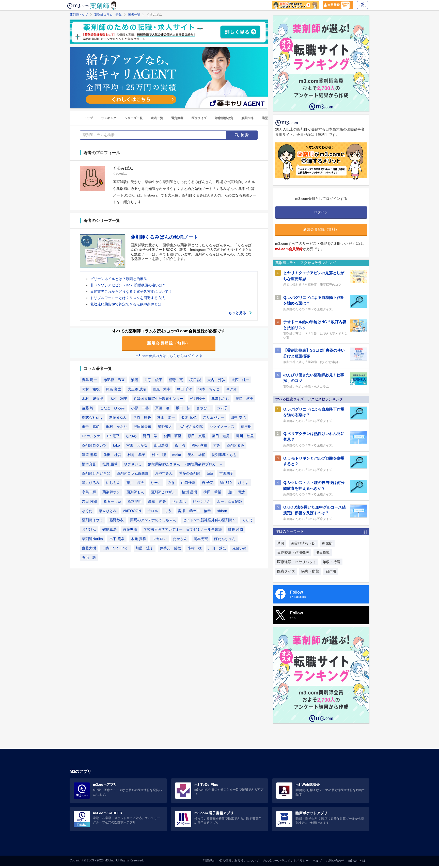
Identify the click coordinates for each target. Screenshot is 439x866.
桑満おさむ (220, 399)
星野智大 (165, 426)
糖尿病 (327, 543)
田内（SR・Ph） (115, 548)
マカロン (159, 539)
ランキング (108, 118)
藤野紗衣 (116, 520)
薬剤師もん (135, 492)
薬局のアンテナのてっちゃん (153, 520)
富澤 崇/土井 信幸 (194, 511)
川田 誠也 (217, 548)
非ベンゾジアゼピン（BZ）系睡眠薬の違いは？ (128, 285)
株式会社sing (92, 417)
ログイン (362, 6)
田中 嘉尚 (91, 426)
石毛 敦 (89, 557)
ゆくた (87, 511)
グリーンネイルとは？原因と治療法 (118, 279)
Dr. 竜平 (113, 436)
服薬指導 (247, 118)
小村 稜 (194, 548)
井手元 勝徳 (170, 548)
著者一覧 (134, 15)
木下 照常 (116, 539)
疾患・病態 (310, 571)
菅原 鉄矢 (142, 417)
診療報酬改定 (224, 118)
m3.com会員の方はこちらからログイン (167, 356)
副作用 (330, 571)
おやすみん (164, 473)
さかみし (179, 501)
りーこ (156, 483)
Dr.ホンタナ (91, 436)
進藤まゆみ (118, 417)
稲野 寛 (176, 380)
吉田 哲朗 (89, 501)
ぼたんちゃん (225, 539)
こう (167, 511)
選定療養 (177, 118)
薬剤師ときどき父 (96, 473)
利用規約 (209, 860)
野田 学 (150, 436)
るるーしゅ (112, 501)
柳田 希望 (212, 492)
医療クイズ (199, 118)
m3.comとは (356, 860)
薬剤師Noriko (92, 539)
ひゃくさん (202, 501)
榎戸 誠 (195, 380)
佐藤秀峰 (130, 529)
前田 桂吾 (112, 455)
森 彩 (180, 445)
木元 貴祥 (138, 539)
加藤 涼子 (144, 548)
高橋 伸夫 (157, 501)
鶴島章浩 (109, 529)
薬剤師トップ (79, 15)
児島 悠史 (244, 399)
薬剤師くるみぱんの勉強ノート (164, 237)
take (116, 445)
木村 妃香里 (92, 399)
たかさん (180, 539)
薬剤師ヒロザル (163, 492)
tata (210, 473)
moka (176, 455)
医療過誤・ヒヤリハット (296, 562)
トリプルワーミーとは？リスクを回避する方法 (127, 298)
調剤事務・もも (224, 455)
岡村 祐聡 (91, 389)
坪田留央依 (142, 426)
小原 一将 (140, 408)
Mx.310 (226, 483)
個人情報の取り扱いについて (239, 860)
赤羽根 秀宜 (114, 380)
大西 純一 (240, 380)
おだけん (89, 529)
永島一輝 (89, 492)
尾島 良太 (113, 389)
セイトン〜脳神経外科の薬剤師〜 (209, 520)
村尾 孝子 (136, 455)
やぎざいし (133, 464)
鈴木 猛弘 (189, 417)
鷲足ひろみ (91, 483)
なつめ (131, 436)
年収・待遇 (331, 562)
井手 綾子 (153, 380)
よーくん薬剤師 (229, 501)
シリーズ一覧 (133, 118)
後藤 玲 (87, 408)
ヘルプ (317, 860)
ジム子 (222, 408)
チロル (152, 511)
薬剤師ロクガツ (94, 445)
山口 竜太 (236, 492)
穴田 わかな (137, 445)
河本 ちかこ (209, 389)
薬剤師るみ (235, 445)
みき (171, 483)
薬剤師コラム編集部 (133, 473)
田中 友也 (238, 417)
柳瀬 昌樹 (189, 492)
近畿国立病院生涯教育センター (158, 399)
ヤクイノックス (222, 426)
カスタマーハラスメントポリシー (286, 860)
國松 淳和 (199, 445)
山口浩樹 (161, 445)
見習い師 (239, 548)
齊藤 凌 (162, 408)
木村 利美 (118, 399)
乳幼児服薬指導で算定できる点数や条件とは (125, 304)
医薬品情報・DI (303, 543)
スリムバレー (213, 417)
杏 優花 (207, 483)
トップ (88, 118)
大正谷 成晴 (137, 389)
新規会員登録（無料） (168, 343)
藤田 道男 (221, 436)
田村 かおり (116, 426)
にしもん (113, 483)
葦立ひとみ (108, 511)
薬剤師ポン (111, 492)
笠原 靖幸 (161, 389)
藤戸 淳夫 (135, 483)
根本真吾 (89, 464)
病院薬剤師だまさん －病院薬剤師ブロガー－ (185, 464)
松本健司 (135, 501)
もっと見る (237, 313)
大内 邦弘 (216, 380)
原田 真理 (197, 436)
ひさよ (243, 483)
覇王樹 (246, 426)
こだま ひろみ (112, 408)
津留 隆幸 (89, 455)
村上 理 (159, 455)
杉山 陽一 (166, 417)
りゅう (247, 520)
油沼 (134, 380)
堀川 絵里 (245, 436)
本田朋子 (226, 473)
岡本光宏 (201, 539)
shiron (222, 511)
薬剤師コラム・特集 (108, 15)
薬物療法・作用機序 (293, 552)
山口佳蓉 (188, 483)
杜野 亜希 (110, 464)
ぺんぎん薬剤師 (190, 426)
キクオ (231, 389)
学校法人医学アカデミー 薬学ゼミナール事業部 (183, 529)
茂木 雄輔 (196, 455)
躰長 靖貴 (235, 529)
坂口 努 (183, 408)
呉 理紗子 (197, 399)
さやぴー (203, 408)
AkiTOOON (132, 511)
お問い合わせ (335, 860)
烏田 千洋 (184, 389)
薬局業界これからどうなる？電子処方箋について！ (131, 291)
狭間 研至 (172, 436)
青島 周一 (89, 380)
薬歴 (265, 118)
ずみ (216, 445)
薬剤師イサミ (92, 520)
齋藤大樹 (89, 548)
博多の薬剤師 (189, 473)
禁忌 (280, 543)
